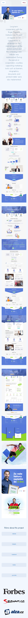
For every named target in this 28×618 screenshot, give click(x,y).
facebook (14, 554)
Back (4, 2)
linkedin (14, 544)
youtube (14, 575)
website (14, 533)
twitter (14, 565)
